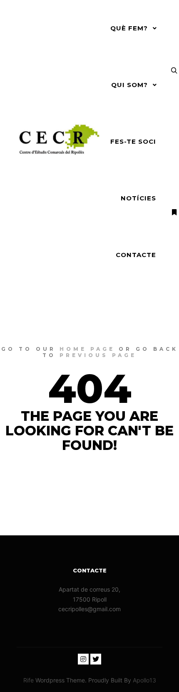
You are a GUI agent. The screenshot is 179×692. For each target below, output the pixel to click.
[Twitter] (95, 659)
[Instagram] (83, 659)
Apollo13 (144, 680)
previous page (98, 355)
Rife (28, 680)
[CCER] (58, 141)
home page (87, 349)
